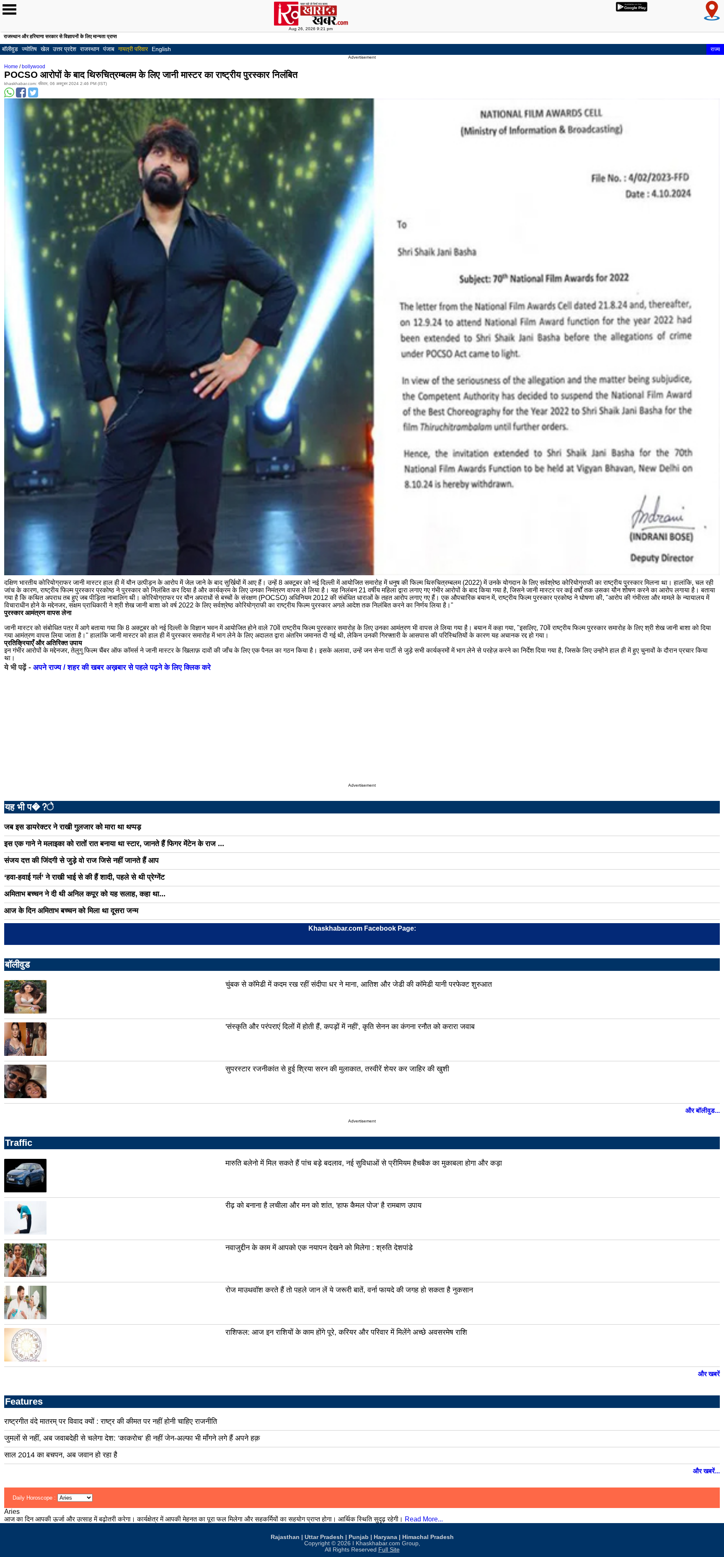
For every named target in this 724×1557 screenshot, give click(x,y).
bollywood (33, 66)
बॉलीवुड (10, 49)
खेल (45, 49)
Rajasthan (285, 1537)
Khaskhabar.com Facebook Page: (362, 928)
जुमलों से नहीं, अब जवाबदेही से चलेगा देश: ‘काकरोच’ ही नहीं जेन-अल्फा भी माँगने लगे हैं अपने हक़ (132, 1438)
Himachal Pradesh (428, 1537)
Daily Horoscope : (35, 1498)
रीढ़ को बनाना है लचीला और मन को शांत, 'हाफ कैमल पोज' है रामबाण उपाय (323, 1205)
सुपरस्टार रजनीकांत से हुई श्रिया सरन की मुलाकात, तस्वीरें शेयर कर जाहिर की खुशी (337, 1069)
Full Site (389, 1550)
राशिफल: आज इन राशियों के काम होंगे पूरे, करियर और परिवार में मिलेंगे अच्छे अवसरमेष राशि (346, 1332)
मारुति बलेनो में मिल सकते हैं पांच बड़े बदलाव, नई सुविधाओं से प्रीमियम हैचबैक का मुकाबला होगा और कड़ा (363, 1163)
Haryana (385, 1537)
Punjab (359, 1537)
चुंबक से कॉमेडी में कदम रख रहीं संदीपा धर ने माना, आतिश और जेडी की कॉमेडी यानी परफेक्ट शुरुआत (358, 984)
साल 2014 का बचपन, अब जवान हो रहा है (60, 1455)
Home (11, 66)
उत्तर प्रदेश (64, 49)
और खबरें (709, 1373)
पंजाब (108, 49)
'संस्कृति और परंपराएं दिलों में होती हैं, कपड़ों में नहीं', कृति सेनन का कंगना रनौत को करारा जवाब (350, 1026)
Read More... (424, 1519)
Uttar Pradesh (324, 1537)
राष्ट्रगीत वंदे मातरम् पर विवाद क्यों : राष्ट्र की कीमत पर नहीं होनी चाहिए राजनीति (110, 1421)
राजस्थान (89, 49)
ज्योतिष (29, 49)
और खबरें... (706, 1471)
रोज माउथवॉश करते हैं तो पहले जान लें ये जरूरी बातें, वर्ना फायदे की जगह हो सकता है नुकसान (349, 1290)
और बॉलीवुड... (702, 1110)
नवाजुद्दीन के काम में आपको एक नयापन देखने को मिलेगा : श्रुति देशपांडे (319, 1247)
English (161, 49)
